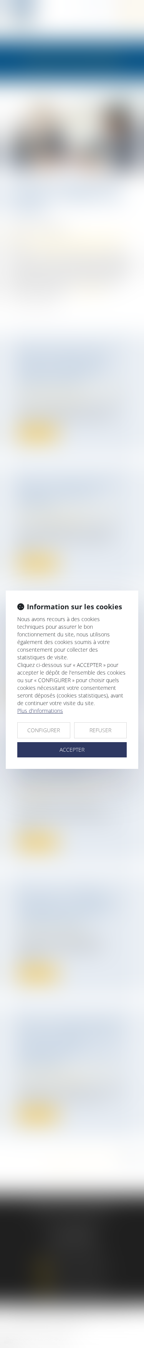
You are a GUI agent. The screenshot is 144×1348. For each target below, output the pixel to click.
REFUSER (100, 730)
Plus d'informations (40, 710)
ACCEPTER (72, 749)
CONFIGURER (43, 730)
